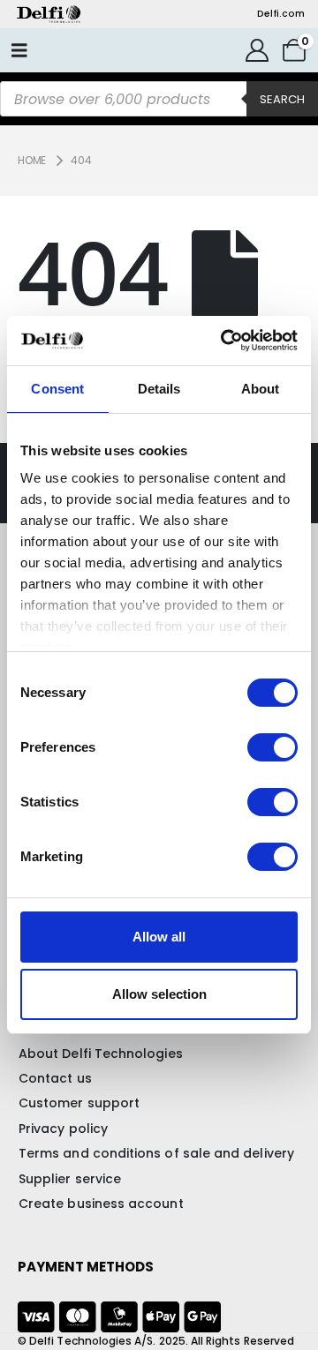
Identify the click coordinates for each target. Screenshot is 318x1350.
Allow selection (159, 993)
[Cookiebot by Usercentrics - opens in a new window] (224, 340)
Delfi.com (281, 13)
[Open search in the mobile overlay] (159, 98)
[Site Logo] (48, 14)
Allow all (159, 936)
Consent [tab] (57, 388)
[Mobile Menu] (19, 50)
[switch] (272, 747)
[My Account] (257, 50)
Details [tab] (159, 388)
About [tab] (260, 388)
